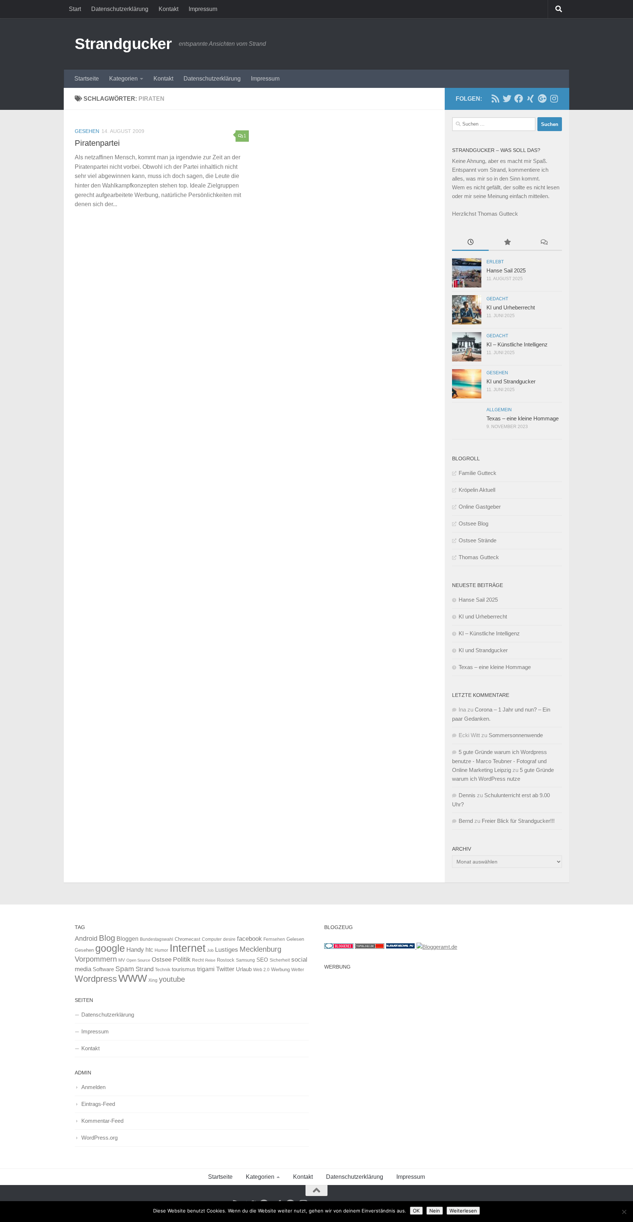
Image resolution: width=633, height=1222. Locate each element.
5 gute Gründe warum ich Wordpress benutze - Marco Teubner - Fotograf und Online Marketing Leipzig (499, 761)
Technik (162, 969)
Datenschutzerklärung (119, 9)
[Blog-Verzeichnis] (338, 947)
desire (229, 939)
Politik (181, 959)
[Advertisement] (441, 1024)
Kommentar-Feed (102, 1121)
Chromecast (187, 939)
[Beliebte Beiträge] (507, 243)
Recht (198, 960)
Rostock (225, 960)
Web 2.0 (261, 969)
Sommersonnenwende (516, 735)
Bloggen (127, 938)
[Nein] (624, 1211)
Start (75, 9)
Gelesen (295, 939)
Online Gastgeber (480, 507)
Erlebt (495, 261)
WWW (132, 978)
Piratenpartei (97, 143)
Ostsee (161, 959)
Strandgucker (123, 43)
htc (149, 949)
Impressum (203, 9)
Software (103, 969)
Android (86, 938)
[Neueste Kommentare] (543, 243)
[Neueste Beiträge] (470, 243)
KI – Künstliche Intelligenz (517, 344)
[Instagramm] (553, 98)
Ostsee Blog (473, 523)
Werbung (280, 969)
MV (121, 960)
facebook (249, 938)
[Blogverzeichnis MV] (401, 947)
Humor (161, 950)
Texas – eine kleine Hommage (522, 418)
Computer (212, 939)
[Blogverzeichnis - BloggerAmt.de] (437, 947)
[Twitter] (507, 98)
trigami (206, 969)
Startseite (86, 78)
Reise (210, 960)
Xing (153, 980)
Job (210, 950)
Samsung (245, 960)
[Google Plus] (542, 98)
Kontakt (168, 9)
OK (416, 1211)
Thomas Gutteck (479, 557)
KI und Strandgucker (511, 381)
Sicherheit (280, 960)
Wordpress (96, 979)
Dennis (467, 795)
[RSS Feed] (495, 98)
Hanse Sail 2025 (506, 270)
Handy (135, 949)
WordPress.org (99, 1137)
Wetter (297, 969)
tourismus (184, 969)
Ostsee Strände (477, 540)
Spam (124, 969)
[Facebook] (518, 98)
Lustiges (226, 949)
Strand (144, 969)
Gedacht (497, 298)
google (110, 948)
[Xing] (530, 98)
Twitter (225, 969)
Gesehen (87, 131)
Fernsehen (274, 939)
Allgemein (499, 409)
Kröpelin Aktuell (477, 490)
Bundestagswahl (156, 939)
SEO (262, 960)
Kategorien (123, 78)
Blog (107, 938)
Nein (434, 1211)
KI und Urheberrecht (510, 307)
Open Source (138, 960)
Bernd (466, 821)
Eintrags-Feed (98, 1104)
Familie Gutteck (477, 473)
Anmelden (93, 1087)
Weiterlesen (463, 1211)
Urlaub (244, 969)
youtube (172, 979)
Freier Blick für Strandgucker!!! (518, 821)
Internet (188, 948)
